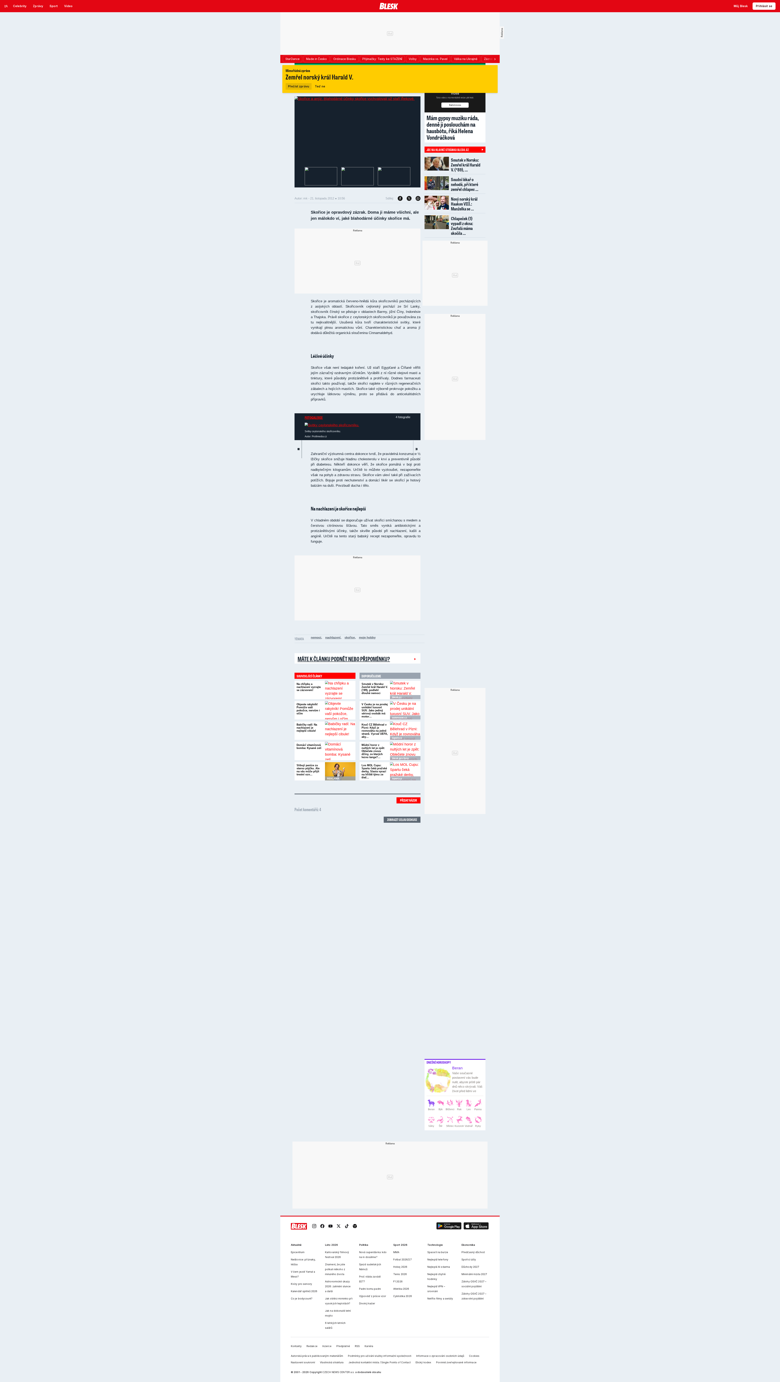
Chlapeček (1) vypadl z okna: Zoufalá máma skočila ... (462, 225)
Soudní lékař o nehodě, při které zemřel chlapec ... (464, 184)
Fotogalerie (314, 417)
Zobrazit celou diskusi (402, 819)
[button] (449, 1226)
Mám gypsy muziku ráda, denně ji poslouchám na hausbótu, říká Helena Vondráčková (453, 127)
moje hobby (367, 637)
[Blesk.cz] (388, 6)
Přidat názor (408, 800)
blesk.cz (397, 697)
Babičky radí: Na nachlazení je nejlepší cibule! (307, 727)
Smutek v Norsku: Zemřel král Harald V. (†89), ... (465, 165)
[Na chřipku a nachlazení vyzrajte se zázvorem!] (340, 690)
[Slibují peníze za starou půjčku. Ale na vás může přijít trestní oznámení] (340, 771)
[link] (314, 1226)
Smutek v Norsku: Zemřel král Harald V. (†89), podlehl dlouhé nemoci (375, 688)
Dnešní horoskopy (439, 1062)
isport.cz (397, 738)
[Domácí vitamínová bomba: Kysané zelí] (340, 751)
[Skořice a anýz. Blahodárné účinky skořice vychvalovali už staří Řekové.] (355, 99)
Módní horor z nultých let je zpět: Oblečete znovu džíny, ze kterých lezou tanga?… (373, 751)
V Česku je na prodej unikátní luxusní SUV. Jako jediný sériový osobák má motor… (375, 710)
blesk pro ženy (400, 758)
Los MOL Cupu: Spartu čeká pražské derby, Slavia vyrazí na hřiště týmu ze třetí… (374, 771)
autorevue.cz (399, 717)
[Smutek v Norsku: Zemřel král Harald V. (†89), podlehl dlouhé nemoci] (405, 690)
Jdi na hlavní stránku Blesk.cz (448, 149)
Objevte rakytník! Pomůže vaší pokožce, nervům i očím (308, 709)
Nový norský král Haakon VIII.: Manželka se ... (464, 204)
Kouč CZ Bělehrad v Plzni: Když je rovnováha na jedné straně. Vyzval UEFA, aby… (375, 730)
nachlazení (332, 637)
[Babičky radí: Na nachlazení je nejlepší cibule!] (340, 730)
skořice (349, 637)
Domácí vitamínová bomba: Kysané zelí (309, 746)
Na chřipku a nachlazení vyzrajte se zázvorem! (309, 687)
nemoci (316, 637)
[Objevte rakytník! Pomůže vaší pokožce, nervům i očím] (340, 710)
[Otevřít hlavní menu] (6, 6)
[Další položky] (495, 59)
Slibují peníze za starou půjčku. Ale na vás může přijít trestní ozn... (308, 770)
